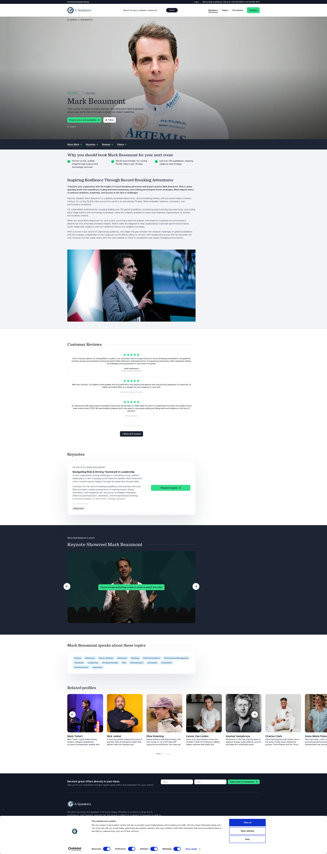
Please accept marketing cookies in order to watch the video (131, 587)
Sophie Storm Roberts (41, 736)
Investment (167, 663)
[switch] (131, 849)
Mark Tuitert (75, 736)
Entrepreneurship (110, 663)
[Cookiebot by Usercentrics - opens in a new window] (75, 849)
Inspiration (97, 667)
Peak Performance (151, 658)
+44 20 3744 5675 (252, 2)
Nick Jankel (114, 736)
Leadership (93, 663)
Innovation (152, 663)
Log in (196, 2)
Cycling (77, 658)
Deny (247, 839)
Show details (191, 849)
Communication (81, 667)
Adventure (90, 658)
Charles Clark (273, 736)
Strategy (135, 658)
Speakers (213, 10)
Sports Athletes (106, 658)
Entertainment (136, 663)
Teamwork (79, 663)
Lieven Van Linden (197, 736)
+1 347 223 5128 (237, 2)
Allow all (247, 822)
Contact (253, 10)
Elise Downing (155, 736)
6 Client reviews (90, 93)
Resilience (122, 658)
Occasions (237, 10)
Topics (225, 10)
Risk (124, 663)
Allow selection (247, 831)
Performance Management (176, 658)
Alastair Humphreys (238, 736)
